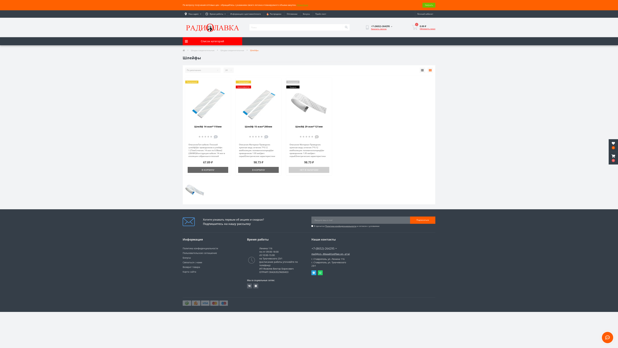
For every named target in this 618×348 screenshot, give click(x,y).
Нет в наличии (309, 169)
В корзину (208, 169)
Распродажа (275, 14)
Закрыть (429, 5)
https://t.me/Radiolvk (255, 286)
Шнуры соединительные (203, 50)
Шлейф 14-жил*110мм (208, 126)
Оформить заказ (427, 28)
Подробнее (302, 5)
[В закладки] (225, 82)
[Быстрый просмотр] (225, 93)
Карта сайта (189, 271)
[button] (613, 158)
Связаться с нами (192, 262)
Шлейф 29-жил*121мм (309, 126)
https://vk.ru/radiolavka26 (249, 286)
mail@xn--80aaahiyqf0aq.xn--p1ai (330, 254)
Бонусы (306, 14)
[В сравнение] (225, 87)
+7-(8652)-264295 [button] (323, 248)
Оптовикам (292, 14)
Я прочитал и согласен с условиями (346, 226)
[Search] (346, 27)
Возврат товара (191, 267)
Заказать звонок (379, 29)
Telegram (313, 272)
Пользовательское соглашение (200, 253)
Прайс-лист (320, 14)
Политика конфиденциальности (340, 226)
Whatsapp (320, 272)
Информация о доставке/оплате (245, 14)
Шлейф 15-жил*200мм (258, 126)
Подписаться (423, 220)
